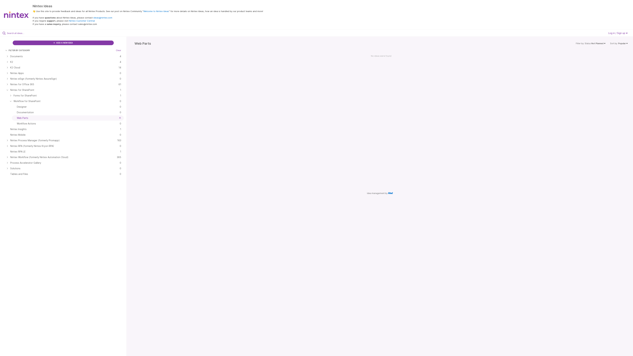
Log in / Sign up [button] (617, 33)
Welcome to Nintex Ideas (156, 11)
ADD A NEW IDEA (64, 43)
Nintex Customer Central (82, 20)
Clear (118, 50)
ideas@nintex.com (102, 17)
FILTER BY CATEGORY (19, 50)
